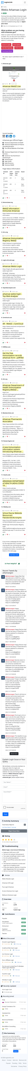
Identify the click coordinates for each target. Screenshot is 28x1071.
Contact (9, 1060)
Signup (16, 1051)
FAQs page (20, 871)
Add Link (15, 1060)
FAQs (20, 1063)
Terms (24, 1063)
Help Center (8, 161)
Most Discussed (9, 938)
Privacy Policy (22, 1066)
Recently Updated (9, 986)
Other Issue (18, 48)
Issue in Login (6, 44)
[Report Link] (24, 198)
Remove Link (22, 1060)
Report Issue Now (14, 831)
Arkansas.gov (8, 159)
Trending (14, 1063)
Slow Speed (16, 44)
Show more (14, 754)
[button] (19, 563)
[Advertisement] (14, 116)
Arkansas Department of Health (13, 143)
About (4, 1060)
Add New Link (14, 555)
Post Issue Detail (7, 51)
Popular (8, 1063)
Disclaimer (14, 1066)
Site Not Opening (7, 48)
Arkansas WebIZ (9, 165)
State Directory (8, 163)
